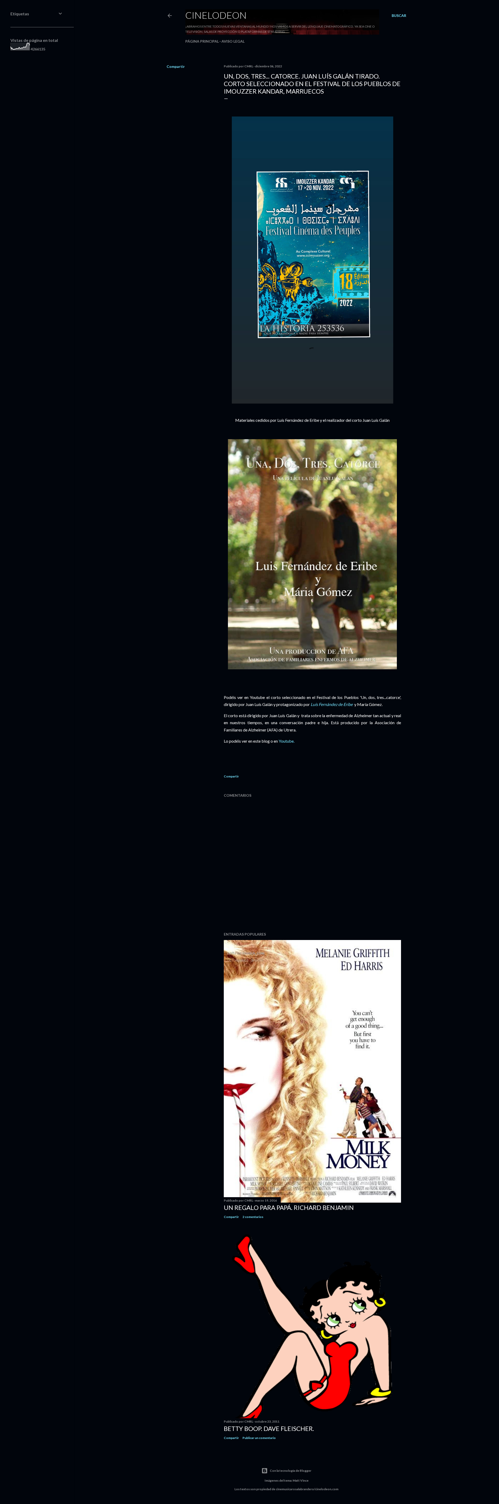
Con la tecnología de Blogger (290, 1471)
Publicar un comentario (259, 1438)
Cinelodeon (216, 15)
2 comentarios (252, 1217)
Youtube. (286, 740)
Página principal (202, 41)
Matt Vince (300, 1480)
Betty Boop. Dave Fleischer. (269, 1428)
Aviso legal (233, 41)
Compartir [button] (176, 66)
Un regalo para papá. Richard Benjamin (289, 1207)
